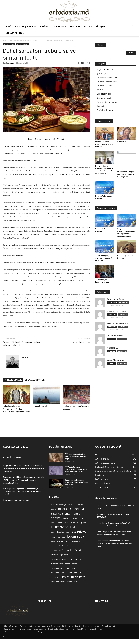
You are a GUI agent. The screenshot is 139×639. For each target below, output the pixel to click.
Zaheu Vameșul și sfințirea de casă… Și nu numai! (103, 258)
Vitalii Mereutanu (115, 360)
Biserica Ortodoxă (71, 508)
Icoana (53, 532)
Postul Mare (81, 629)
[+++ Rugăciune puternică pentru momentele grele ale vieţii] (56, 457)
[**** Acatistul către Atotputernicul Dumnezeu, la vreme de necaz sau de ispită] (56, 470)
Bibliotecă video (104, 94)
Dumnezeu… (122, 142)
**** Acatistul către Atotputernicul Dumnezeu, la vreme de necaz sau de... (76, 469)
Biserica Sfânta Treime (65, 513)
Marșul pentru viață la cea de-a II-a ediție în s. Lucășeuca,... (126, 174)
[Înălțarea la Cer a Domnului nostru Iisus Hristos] (104, 133)
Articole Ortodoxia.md (107, 77)
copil (53, 522)
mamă (53, 541)
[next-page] (9, 417)
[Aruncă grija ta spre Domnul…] (126, 246)
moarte (53, 546)
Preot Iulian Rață (73, 576)
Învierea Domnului (96, 629)
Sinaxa (69, 581)
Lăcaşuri (101, 26)
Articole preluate (31, 40)
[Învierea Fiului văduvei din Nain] (104, 187)
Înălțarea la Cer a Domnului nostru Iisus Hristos (104, 144)
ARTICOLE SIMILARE (13, 380)
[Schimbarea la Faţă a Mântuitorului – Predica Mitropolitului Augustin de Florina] (16, 394)
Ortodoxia (60, 26)
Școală (76, 581)
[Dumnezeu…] (126, 133)
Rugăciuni (45, 26)
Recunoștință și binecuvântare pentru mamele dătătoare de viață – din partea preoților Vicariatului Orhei (23, 480)
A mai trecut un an (81, 342)
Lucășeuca (75, 536)
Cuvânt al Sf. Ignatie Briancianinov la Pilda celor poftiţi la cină (21, 343)
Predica (55, 577)
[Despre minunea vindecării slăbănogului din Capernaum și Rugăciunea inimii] (126, 220)
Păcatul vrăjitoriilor (10, 629)
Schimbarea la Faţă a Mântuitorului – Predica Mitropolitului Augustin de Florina (16, 409)
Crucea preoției (25, 629)
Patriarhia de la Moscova (59, 559)
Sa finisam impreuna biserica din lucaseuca (19, 632)
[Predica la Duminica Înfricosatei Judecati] (76, 394)
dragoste (81, 522)
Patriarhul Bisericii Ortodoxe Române (64, 564)
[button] (132, 26)
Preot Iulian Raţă (115, 299)
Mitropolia (60, 541)
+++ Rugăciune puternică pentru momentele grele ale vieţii (75, 456)
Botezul (65, 518)
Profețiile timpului (105, 110)
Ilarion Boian (55, 537)
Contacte (101, 106)
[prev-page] (4, 417)
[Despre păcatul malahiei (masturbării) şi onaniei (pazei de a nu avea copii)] (56, 483)
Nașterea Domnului (62, 550)
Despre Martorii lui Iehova (30, 626)
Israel (63, 537)
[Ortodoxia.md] (69, 11)
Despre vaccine (40, 629)
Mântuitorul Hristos (64, 546)
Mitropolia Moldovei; (73, 541)
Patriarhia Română (76, 559)
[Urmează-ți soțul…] (46, 394)
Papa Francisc (64, 555)
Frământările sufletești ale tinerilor (61, 629)
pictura (81, 573)
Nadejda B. (112, 347)
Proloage (75, 26)
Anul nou (72, 504)
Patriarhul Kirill (72, 573)
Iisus (67, 532)
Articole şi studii (24, 26)
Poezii (87, 26)
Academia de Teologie (58, 505)
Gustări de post (104, 98)
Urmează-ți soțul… (40, 406)
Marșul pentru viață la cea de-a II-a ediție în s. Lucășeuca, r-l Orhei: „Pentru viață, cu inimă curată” (22, 491)
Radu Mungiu (102, 532)
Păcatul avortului (108, 626)
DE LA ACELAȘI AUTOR (35, 380)
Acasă (8, 26)
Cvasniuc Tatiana (115, 335)
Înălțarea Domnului (10, 626)
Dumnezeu (61, 527)
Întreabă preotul (14, 33)
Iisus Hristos (78, 531)
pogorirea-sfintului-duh (51, 626)
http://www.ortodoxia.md (115, 305)
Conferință (73, 518)
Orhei (78, 550)
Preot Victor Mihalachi (118, 323)
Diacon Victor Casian (117, 311)
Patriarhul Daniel (69, 568)
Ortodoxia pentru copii (91, 626)
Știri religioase (103, 73)
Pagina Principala (105, 69)
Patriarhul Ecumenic (58, 573)
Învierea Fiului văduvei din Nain (16, 500)
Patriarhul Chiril (56, 568)
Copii (81, 518)
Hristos (77, 527)
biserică (56, 517)
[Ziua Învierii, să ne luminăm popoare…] (104, 271)
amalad (100, 514)
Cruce (72, 522)
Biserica (53, 509)
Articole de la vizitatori (107, 81)
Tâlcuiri (100, 89)
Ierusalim (60, 532)
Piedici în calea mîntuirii (71, 626)
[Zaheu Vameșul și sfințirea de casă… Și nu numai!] (104, 246)
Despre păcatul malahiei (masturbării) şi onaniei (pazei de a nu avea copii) (115, 543)
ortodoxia (54, 555)
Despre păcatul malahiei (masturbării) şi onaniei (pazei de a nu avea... (76, 482)
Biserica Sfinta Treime (107, 102)
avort (80, 504)
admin (11, 63)
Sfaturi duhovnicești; (58, 581)
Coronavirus (62, 522)
